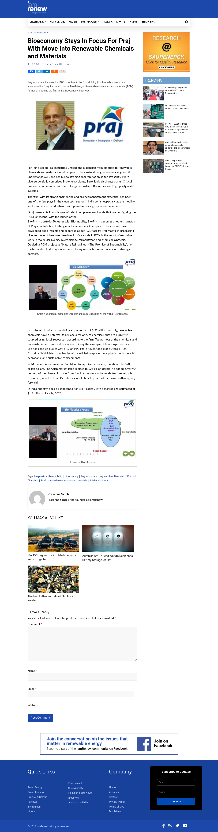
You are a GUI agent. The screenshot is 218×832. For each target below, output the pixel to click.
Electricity (73, 797)
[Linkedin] (46, 71)
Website (33, 705)
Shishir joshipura (98, 480)
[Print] (54, 71)
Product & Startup (37, 797)
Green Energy (38, 21)
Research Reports (114, 21)
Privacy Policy (117, 801)
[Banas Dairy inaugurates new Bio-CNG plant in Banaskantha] (153, 88)
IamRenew (42, 826)
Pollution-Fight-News (80, 792)
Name (32, 671)
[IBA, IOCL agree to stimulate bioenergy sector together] (53, 527)
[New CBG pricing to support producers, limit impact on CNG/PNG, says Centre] (153, 160)
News (30, 33)
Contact (113, 797)
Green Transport (36, 792)
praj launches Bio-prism (112, 476)
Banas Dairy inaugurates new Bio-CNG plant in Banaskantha (176, 90)
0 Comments (64, 64)
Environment (34, 806)
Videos (133, 21)
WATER (73, 21)
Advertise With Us (78, 802)
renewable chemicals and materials (67, 480)
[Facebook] (31, 71)
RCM (43, 480)
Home (112, 787)
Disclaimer (115, 811)
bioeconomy (72, 476)
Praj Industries (89, 476)
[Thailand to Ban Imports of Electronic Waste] (53, 567)
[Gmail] (62, 71)
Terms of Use (116, 806)
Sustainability (90, 21)
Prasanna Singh (50, 64)
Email (32, 689)
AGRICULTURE (57, 21)
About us (114, 792)
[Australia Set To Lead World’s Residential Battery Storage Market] (108, 527)
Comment (35, 624)
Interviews (148, 21)
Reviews (32, 801)
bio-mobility (56, 476)
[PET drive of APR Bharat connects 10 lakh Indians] (153, 106)
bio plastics (40, 476)
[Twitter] (39, 71)
